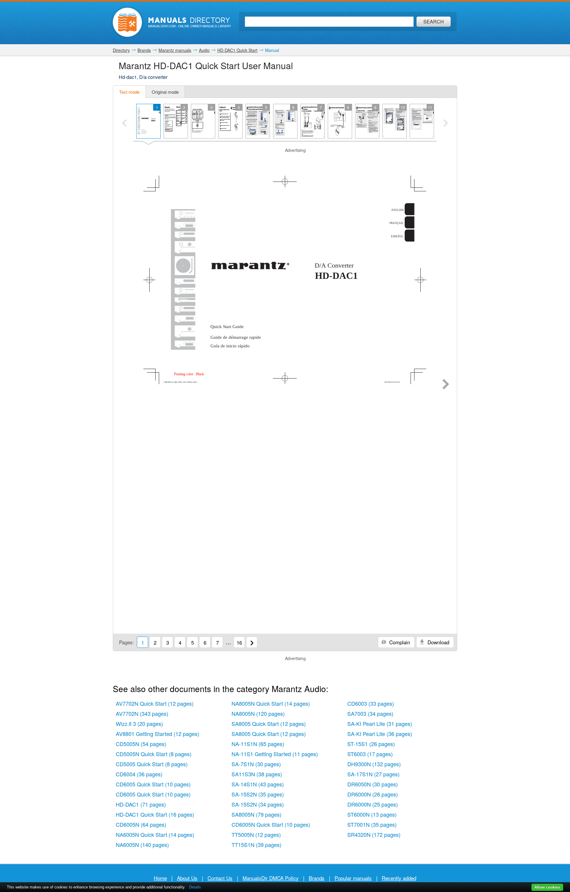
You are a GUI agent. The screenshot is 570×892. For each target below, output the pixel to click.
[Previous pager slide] (124, 123)
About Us (187, 878)
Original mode (165, 92)
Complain (399, 642)
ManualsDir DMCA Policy (271, 878)
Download (437, 642)
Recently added (399, 878)
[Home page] (127, 22)
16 (239, 642)
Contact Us (220, 878)
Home (160, 878)
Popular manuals (353, 878)
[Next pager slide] (446, 123)
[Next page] (446, 385)
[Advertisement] (285, 160)
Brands (316, 878)
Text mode (129, 92)
